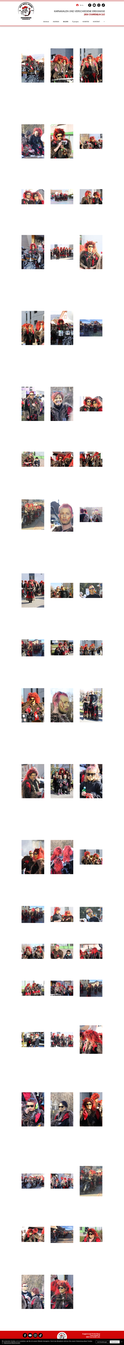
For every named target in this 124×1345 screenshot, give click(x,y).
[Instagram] (98, 5)
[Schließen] (122, 1342)
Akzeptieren (114, 1342)
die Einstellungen (102, 1342)
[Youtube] (94, 5)
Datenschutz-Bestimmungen (12, 1343)
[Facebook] (89, 5)
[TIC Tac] (103, 5)
